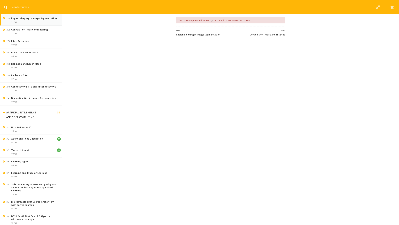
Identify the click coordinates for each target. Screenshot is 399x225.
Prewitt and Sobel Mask (24, 52)
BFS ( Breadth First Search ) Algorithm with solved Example (32, 203)
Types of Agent (20, 150)
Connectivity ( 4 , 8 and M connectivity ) (33, 86)
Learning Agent (20, 161)
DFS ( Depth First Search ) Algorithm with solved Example (31, 218)
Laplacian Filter (20, 75)
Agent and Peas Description (27, 138)
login (212, 20)
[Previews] (59, 139)
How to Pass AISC (21, 127)
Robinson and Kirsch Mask (26, 63)
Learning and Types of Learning (29, 172)
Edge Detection (20, 40)
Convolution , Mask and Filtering (267, 34)
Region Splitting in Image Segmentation (198, 34)
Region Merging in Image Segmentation (34, 18)
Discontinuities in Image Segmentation (33, 98)
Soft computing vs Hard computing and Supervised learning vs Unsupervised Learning (33, 187)
